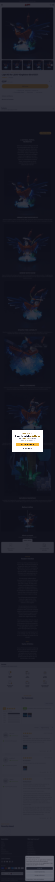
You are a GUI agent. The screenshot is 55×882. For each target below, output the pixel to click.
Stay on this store (27, 448)
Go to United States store (27, 444)
